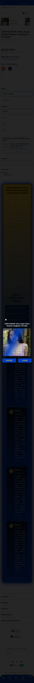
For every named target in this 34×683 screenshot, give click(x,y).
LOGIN (24, 360)
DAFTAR (9, 360)
